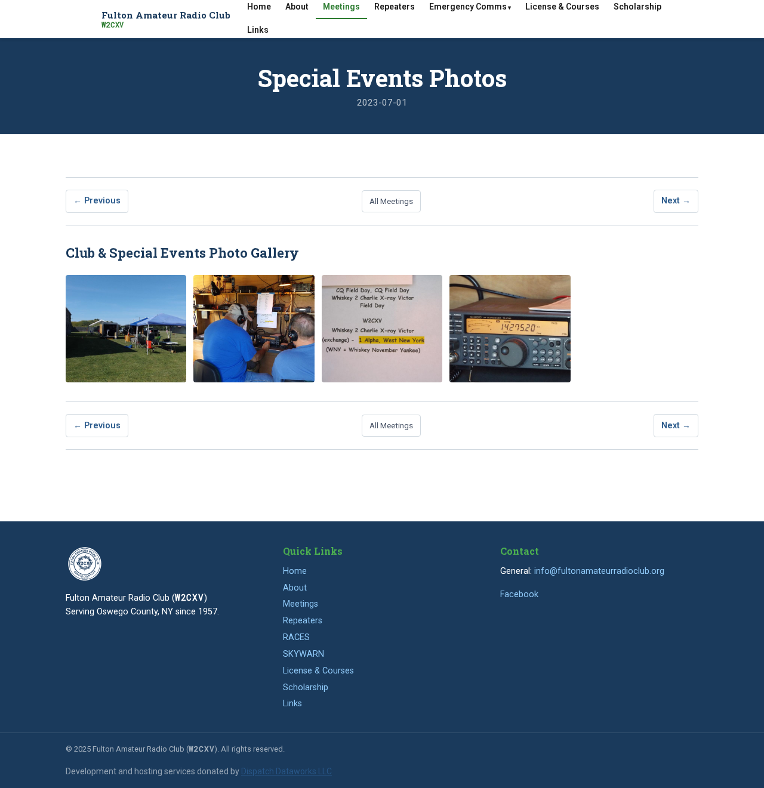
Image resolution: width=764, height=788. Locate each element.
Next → (676, 201)
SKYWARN (303, 654)
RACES (296, 637)
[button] (126, 328)
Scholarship (305, 687)
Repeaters (302, 621)
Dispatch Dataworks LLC (286, 771)
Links (258, 30)
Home (295, 571)
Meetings (300, 604)
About (295, 588)
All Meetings (391, 201)
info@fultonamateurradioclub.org (599, 571)
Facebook (519, 594)
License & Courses (318, 671)
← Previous (97, 201)
